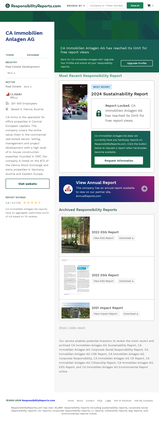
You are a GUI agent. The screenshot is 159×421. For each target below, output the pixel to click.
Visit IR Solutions (123, 400)
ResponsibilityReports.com (38, 400)
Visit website (27, 183)
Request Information (118, 160)
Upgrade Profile (137, 63)
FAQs (99, 400)
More (10, 73)
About (80, 400)
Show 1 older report (72, 327)
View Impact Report (106, 313)
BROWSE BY (74, 5)
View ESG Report (104, 238)
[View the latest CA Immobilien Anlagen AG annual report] (144, 191)
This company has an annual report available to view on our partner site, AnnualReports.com (105, 192)
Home (71, 400)
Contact (90, 400)
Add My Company (143, 400)
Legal (108, 400)
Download (125, 238)
